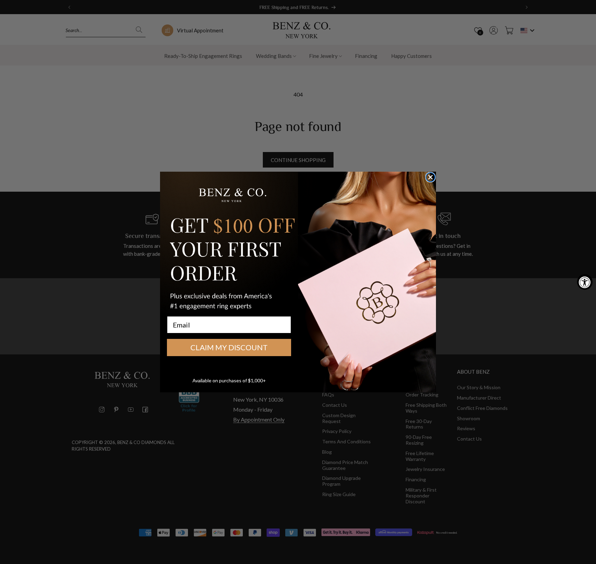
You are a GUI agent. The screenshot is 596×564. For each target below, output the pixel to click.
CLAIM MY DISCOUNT (229, 347)
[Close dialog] (430, 177)
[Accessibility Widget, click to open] (585, 282)
